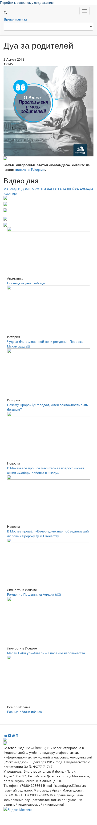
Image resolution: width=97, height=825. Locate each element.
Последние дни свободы (26, 283)
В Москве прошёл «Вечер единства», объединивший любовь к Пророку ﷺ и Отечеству (48, 533)
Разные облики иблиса (24, 711)
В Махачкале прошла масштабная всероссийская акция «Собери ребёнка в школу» (45, 470)
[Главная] (7, 7)
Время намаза (15, 19)
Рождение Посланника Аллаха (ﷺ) (34, 594)
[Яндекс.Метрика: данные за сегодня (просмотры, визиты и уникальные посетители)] (18, 809)
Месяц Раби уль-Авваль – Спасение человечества (46, 652)
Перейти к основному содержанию (27, 2)
